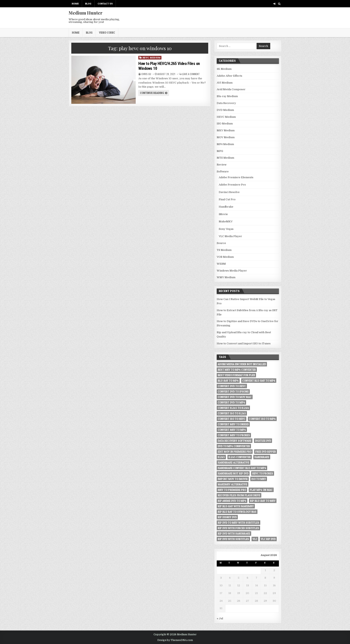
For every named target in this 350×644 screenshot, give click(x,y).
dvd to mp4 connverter (234, 446)
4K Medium (224, 68)
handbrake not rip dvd (233, 473)
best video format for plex (236, 375)
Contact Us (105, 3)
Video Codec (107, 32)
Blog (88, 3)
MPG (220, 151)
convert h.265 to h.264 (233, 408)
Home (75, 3)
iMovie (223, 214)
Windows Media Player (232, 270)
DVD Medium (225, 109)
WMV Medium (226, 277)
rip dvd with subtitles (233, 539)
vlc (255, 539)
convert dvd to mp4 (231, 402)
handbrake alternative (233, 462)
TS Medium (224, 249)
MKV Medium (226, 130)
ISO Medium (225, 123)
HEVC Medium (152, 57)
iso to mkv (258, 479)
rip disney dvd (227, 517)
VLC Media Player (230, 236)
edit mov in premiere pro (235, 451)
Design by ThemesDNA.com (175, 640)
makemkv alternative (232, 484)
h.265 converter (239, 457)
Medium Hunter (85, 13)
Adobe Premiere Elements (236, 177)
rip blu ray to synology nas (237, 511)
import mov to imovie (233, 479)
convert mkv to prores (234, 435)
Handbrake (226, 206)
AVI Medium (225, 82)
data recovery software (234, 440)
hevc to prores (262, 473)
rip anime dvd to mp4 (232, 500)
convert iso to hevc (231, 418)
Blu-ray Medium (227, 96)
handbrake (261, 457)
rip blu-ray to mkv (262, 500)
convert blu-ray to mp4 (258, 380)
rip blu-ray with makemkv (236, 506)
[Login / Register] (274, 4)
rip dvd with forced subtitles (238, 528)
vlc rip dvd (268, 539)
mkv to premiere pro (232, 489)
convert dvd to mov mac (235, 397)
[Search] (279, 4)
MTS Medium (225, 157)
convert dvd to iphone (233, 391)
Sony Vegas (226, 228)
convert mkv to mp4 (232, 429)
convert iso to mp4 (262, 418)
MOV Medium (226, 137)
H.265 (221, 457)
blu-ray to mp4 (228, 380)
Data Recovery (226, 103)
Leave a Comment (191, 74)
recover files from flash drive (239, 495)
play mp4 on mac (261, 489)
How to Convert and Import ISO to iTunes (244, 343)
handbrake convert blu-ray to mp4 (242, 468)
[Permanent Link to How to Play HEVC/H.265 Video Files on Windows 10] (103, 80)
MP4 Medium (225, 144)
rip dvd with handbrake (234, 533)
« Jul (220, 618)
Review (221, 164)
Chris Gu (146, 74)
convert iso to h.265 (232, 413)
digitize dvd (263, 440)
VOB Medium (225, 256)
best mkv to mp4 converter (237, 369)
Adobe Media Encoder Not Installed (242, 364)
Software (223, 171)
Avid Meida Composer (231, 89)
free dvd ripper (265, 451)
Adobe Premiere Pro (232, 184)
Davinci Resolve (229, 192)
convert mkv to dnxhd (233, 424)
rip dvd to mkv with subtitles (238, 522)
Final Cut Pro (227, 199)
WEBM (221, 263)
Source (221, 243)
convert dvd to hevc (232, 386)
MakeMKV (226, 221)
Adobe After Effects (229, 75)
